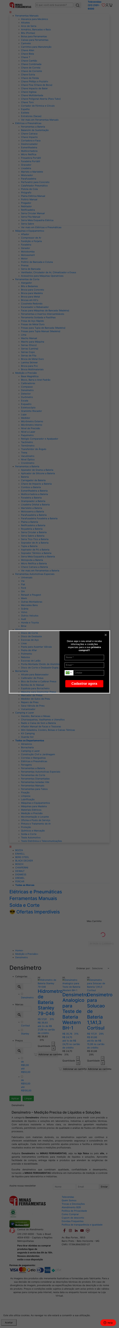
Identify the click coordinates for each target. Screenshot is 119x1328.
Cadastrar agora (84, 683)
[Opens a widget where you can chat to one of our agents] (108, 1323)
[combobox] (69, 672)
